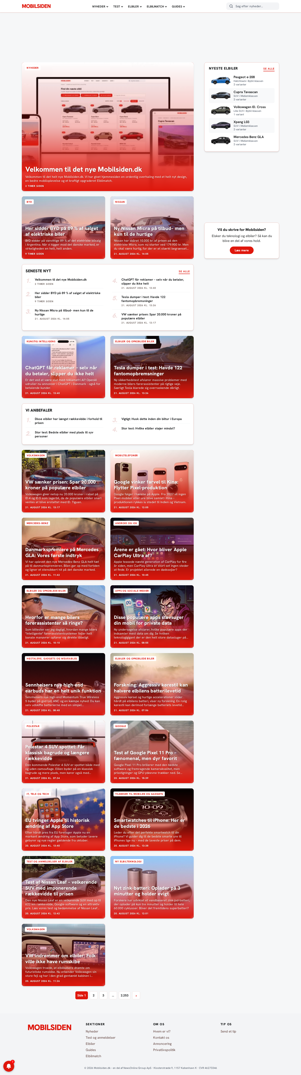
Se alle (184, 271)
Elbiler (133, 6)
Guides (177, 6)
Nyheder (98, 6)
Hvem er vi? (162, 1031)
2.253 (124, 995)
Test (116, 6)
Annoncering (162, 1044)
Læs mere (242, 250)
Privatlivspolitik (164, 1050)
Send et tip (228, 1031)
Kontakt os (161, 1037)
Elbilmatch (155, 6)
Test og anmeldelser (100, 1037)
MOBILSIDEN (36, 6)
